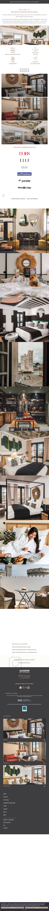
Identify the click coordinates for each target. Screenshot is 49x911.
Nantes (5, 739)
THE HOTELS (6, 800)
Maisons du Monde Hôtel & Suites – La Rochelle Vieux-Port (24, 652)
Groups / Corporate (8, 820)
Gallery (5, 809)
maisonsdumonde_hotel (25, 662)
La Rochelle (6, 786)
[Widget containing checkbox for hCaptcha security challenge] (13, 52)
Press (4, 815)
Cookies (5, 828)
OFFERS (5, 806)
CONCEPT (5, 797)
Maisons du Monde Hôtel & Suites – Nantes (21, 646)
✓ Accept (12, 907)
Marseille (6, 763)
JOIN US (5, 812)
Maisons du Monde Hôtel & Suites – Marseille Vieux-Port (24, 649)
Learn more (24, 909)
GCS (4, 825)
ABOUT (5, 794)
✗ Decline (37, 907)
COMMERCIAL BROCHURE (9, 803)
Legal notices (6, 822)
